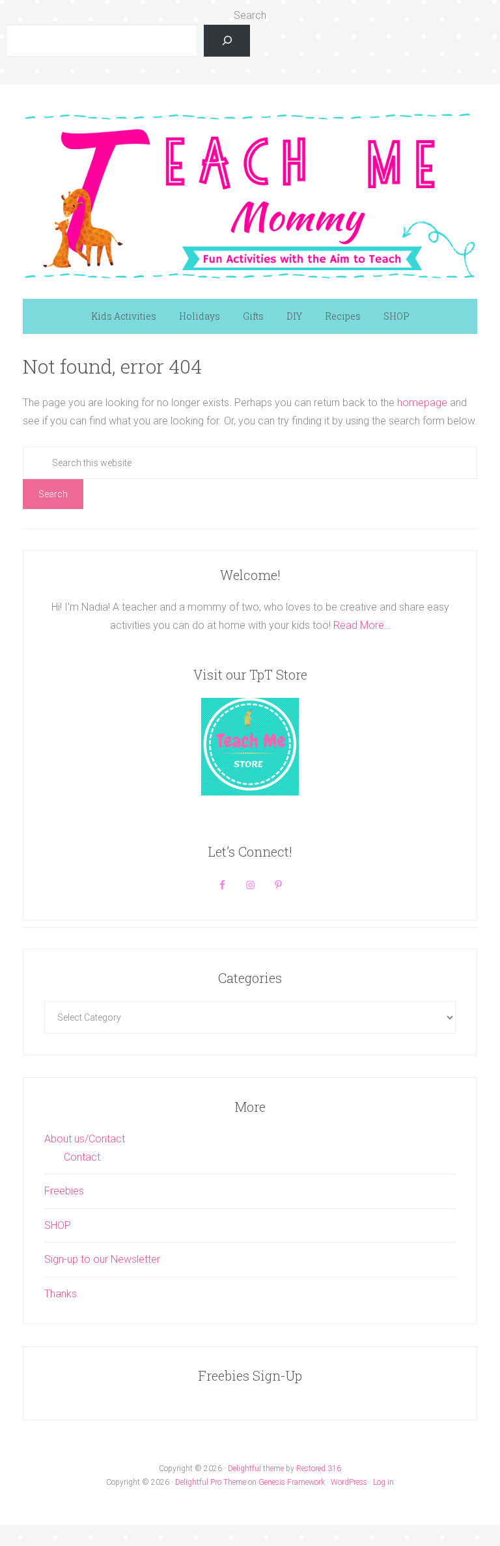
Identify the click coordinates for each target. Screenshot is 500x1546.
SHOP (57, 1225)
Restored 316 (318, 1468)
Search (250, 15)
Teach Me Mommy (250, 195)
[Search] (227, 41)
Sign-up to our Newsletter (102, 1259)
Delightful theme (256, 1468)
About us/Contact (84, 1139)
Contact (82, 1157)
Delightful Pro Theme (210, 1482)
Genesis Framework (291, 1482)
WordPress (349, 1482)
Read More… (362, 625)
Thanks (60, 1294)
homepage (422, 402)
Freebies (64, 1191)
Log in (383, 1482)
